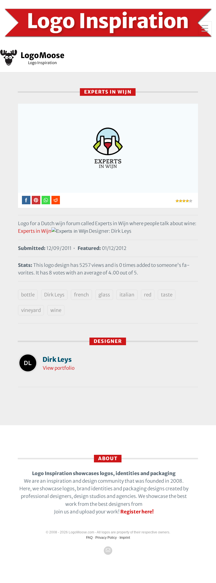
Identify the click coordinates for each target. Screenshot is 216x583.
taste (166, 295)
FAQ (89, 538)
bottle (28, 295)
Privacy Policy (106, 538)
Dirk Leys (54, 295)
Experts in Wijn (34, 231)
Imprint (125, 538)
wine (55, 310)
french (81, 295)
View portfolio (59, 368)
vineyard (31, 310)
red (147, 295)
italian (127, 295)
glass (104, 295)
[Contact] (108, 550)
